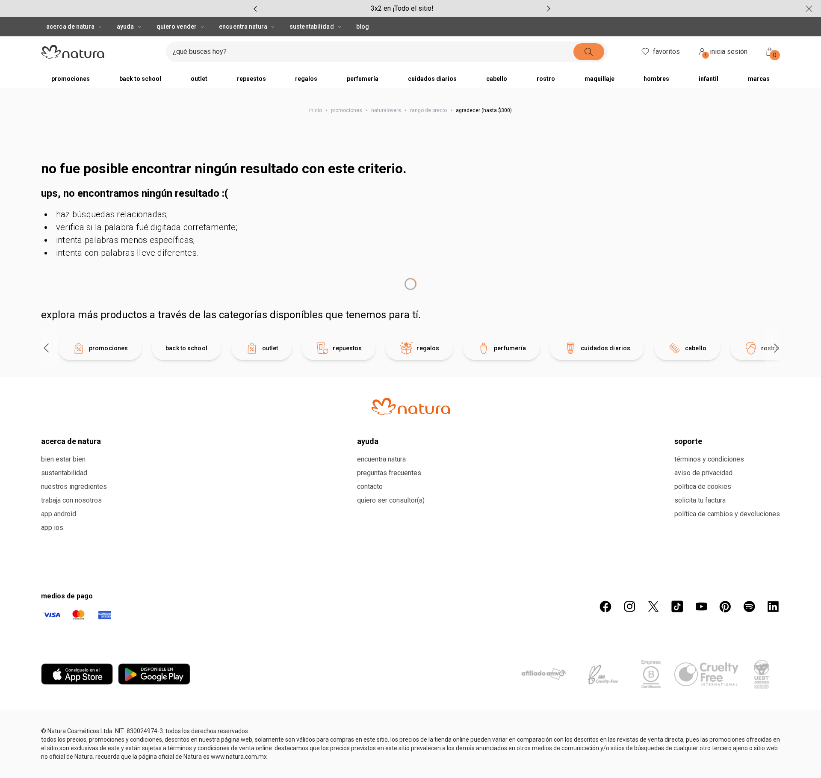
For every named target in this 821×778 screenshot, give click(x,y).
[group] (402, 8)
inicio (315, 110)
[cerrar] (809, 8)
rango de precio (428, 110)
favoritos (666, 51)
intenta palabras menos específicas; (125, 240)
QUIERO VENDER (177, 26)
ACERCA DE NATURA (70, 26)
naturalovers (386, 110)
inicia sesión (726, 52)
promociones (346, 110)
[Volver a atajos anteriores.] (46, 567)
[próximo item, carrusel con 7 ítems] (548, 8)
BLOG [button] (362, 26)
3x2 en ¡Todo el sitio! (402, 8)
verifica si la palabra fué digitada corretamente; (146, 227)
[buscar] (605, 52)
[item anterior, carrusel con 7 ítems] (255, 8)
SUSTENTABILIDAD (311, 26)
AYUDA (125, 26)
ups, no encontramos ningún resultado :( (134, 193)
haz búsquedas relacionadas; (112, 214)
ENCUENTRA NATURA (243, 26)
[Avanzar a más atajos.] (777, 567)
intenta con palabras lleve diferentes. (127, 253)
